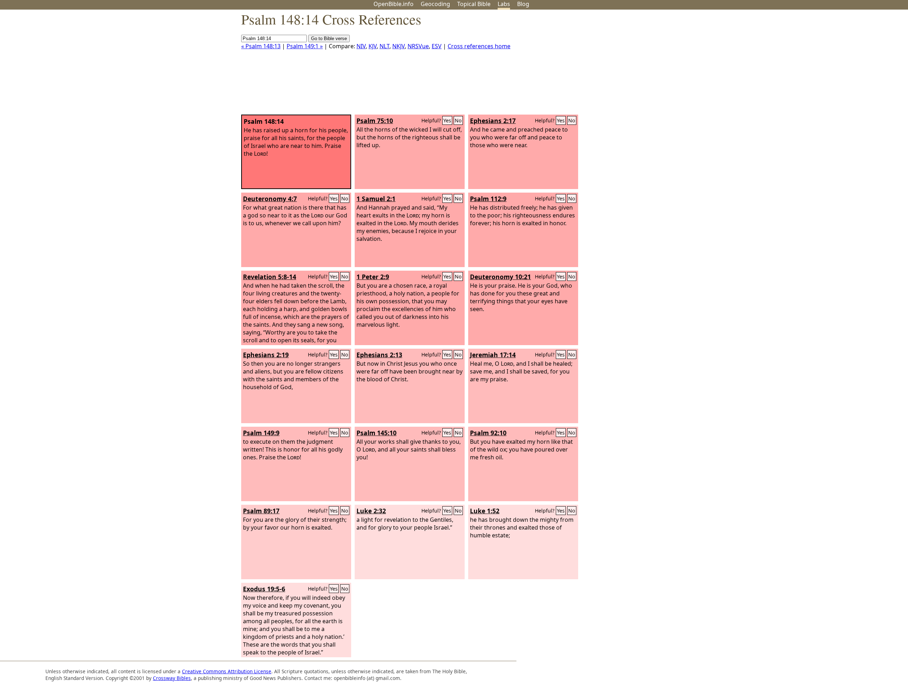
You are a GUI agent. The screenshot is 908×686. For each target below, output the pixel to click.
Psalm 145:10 (376, 432)
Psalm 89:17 (261, 511)
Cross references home (479, 46)
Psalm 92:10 (488, 432)
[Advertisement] (836, 65)
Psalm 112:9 (488, 198)
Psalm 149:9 (261, 432)
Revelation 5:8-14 (269, 276)
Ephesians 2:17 (493, 120)
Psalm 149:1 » (305, 46)
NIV (361, 46)
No (458, 120)
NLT (384, 46)
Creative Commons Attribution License (226, 671)
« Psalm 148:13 (261, 46)
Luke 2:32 (371, 511)
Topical (474, 4)
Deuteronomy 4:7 (270, 198)
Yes (447, 120)
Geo (435, 4)
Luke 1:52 (484, 511)
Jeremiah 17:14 (493, 354)
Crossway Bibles (172, 678)
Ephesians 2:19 (266, 354)
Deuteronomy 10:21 (500, 276)
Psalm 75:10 (374, 120)
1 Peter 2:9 (372, 276)
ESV (437, 46)
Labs (504, 4)
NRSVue (418, 46)
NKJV (398, 46)
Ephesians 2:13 (379, 354)
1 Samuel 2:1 (375, 198)
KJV (373, 46)
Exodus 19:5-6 (264, 589)
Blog (523, 4)
